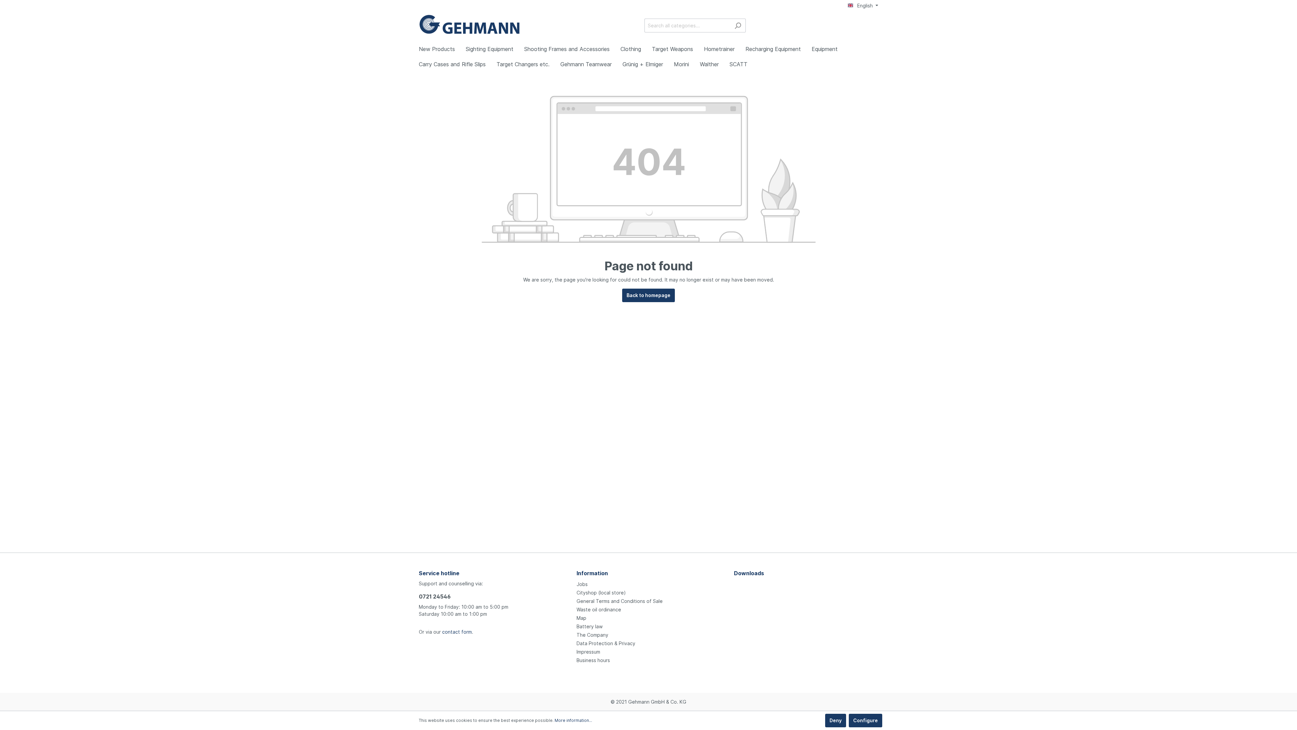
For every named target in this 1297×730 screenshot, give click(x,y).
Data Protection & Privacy (606, 643)
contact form (457, 632)
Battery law (590, 626)
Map (581, 618)
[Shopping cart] (874, 26)
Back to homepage (648, 295)
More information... (573, 720)
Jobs (582, 584)
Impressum (588, 652)
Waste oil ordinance (599, 609)
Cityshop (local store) (601, 592)
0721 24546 (435, 596)
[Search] (738, 25)
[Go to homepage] (469, 24)
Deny (836, 720)
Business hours (593, 660)
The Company (592, 635)
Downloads (749, 573)
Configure (865, 720)
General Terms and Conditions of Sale (620, 601)
